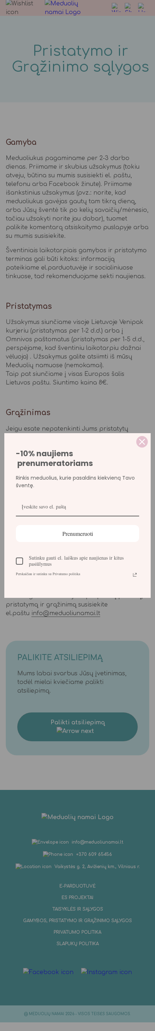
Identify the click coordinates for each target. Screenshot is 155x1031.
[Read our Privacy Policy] (134, 574)
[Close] (142, 441)
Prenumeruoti (77, 533)
